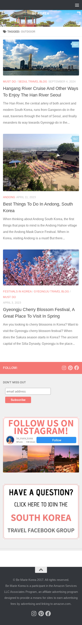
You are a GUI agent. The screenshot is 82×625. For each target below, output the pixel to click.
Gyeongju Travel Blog (51, 291)
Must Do (9, 81)
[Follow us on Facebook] (76, 367)
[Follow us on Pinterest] (70, 367)
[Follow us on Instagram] (64, 367)
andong (9, 197)
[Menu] (77, 5)
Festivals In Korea (17, 291)
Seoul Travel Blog (32, 81)
